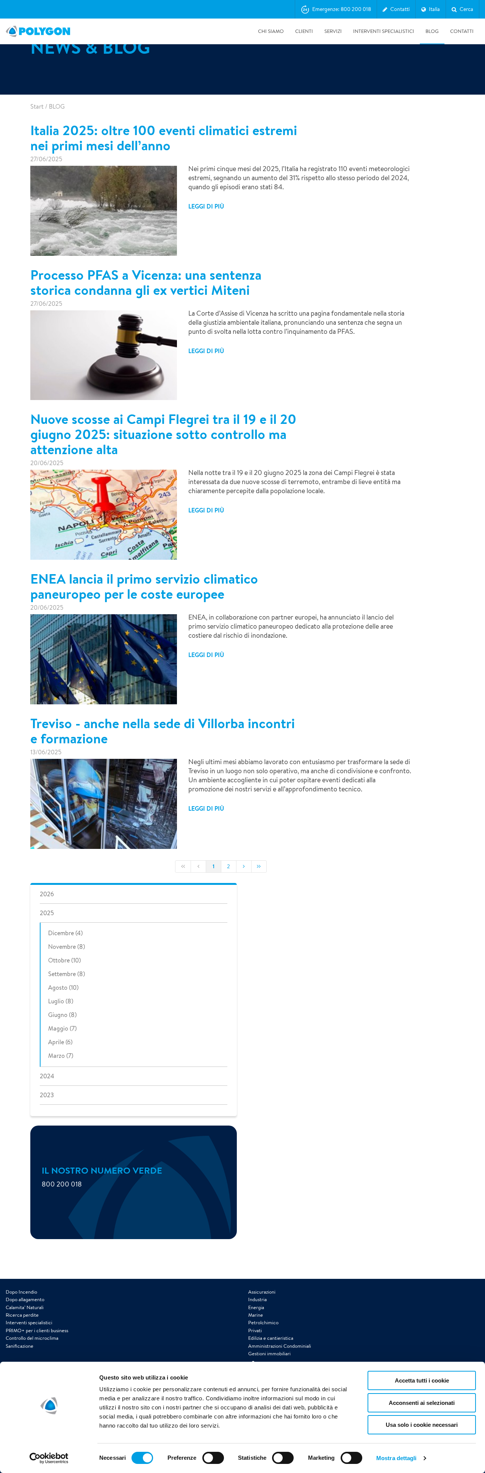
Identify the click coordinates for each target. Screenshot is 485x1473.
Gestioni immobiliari (269, 1353)
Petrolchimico (263, 1322)
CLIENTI (304, 31)
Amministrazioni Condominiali (279, 1346)
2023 (47, 1095)
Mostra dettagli (396, 1458)
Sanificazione (19, 1346)
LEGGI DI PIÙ (206, 206)
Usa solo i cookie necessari (422, 1425)
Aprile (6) (60, 1042)
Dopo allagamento (25, 1299)
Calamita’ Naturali (25, 1307)
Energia (256, 1307)
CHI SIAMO (271, 31)
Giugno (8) (62, 1015)
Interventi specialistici (29, 1322)
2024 (47, 1076)
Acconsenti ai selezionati (422, 1403)
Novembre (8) (66, 947)
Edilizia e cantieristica (270, 1338)
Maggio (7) (62, 1028)
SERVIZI (333, 31)
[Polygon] (38, 31)
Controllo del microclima (32, 1338)
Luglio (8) (60, 1001)
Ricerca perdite (22, 1315)
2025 (47, 913)
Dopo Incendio (21, 1292)
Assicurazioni (261, 1292)
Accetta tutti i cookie (422, 1380)
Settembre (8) (66, 974)
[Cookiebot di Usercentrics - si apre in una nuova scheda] (49, 1458)
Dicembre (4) (65, 933)
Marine (255, 1315)
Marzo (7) (60, 1056)
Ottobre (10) (64, 960)
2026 (47, 894)
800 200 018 (62, 1183)
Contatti (462, 31)
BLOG (432, 31)
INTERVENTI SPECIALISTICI (383, 31)
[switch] (213, 1463)
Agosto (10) (63, 988)
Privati (255, 1330)
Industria (257, 1299)
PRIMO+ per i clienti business (37, 1330)
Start (37, 107)
